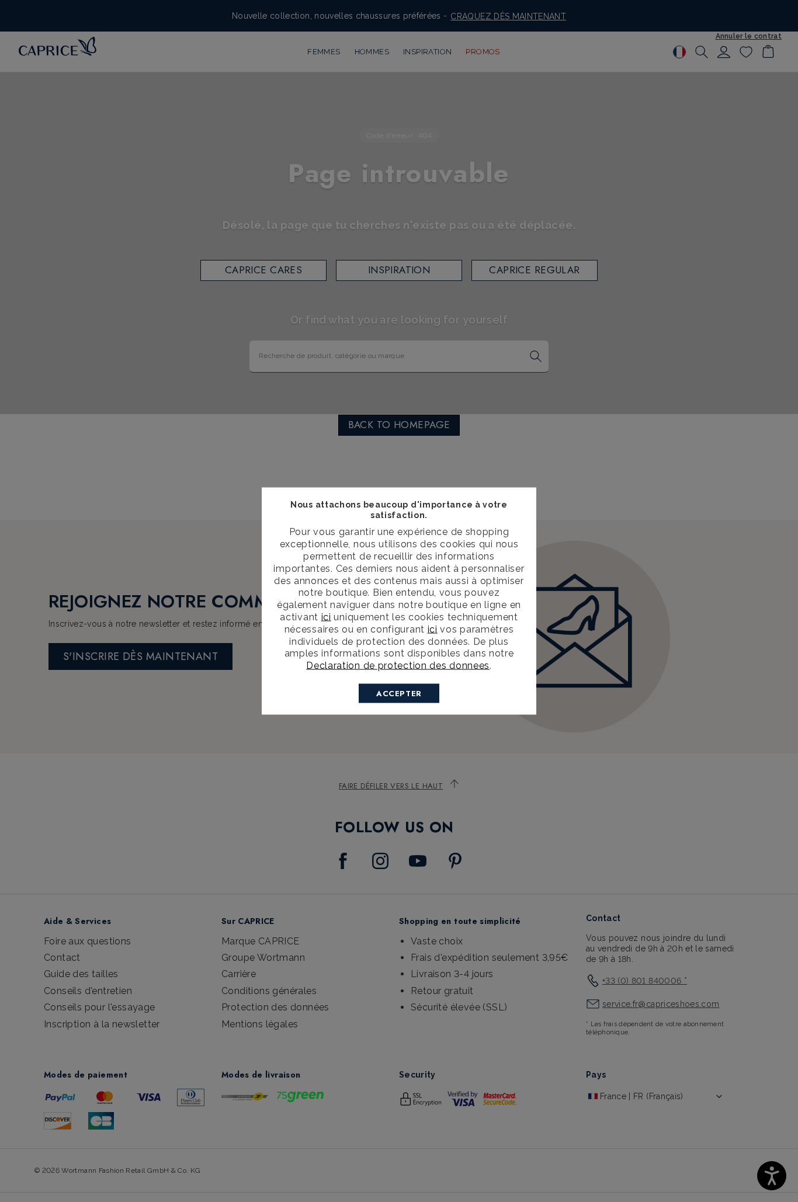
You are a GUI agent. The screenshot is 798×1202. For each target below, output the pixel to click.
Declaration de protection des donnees (398, 665)
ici (326, 616)
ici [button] (433, 628)
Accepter (399, 693)
